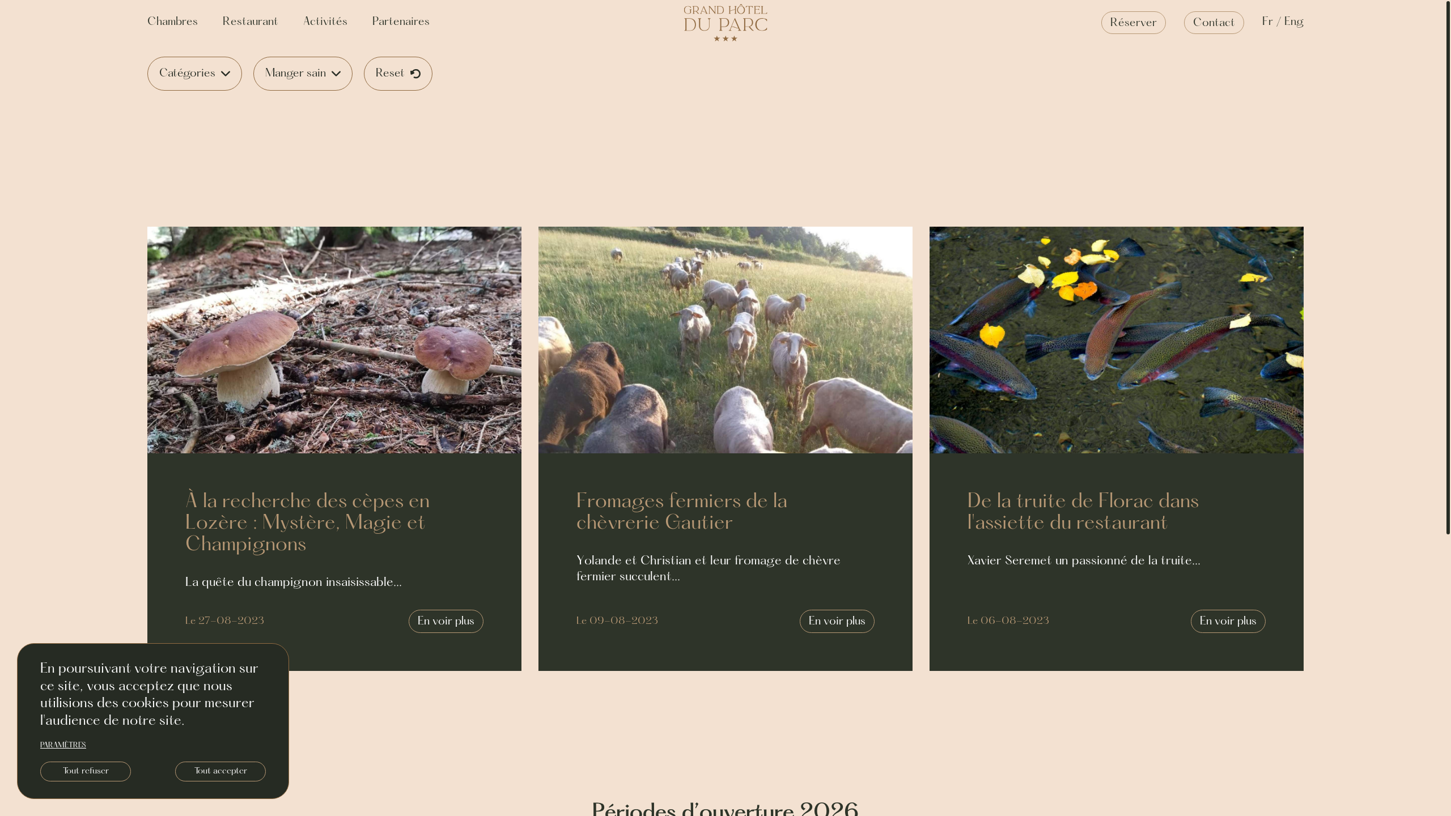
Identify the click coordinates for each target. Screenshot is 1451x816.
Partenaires (401, 22)
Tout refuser (86, 771)
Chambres (172, 22)
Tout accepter (220, 771)
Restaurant (250, 22)
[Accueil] (725, 23)
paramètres (63, 746)
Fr (1267, 22)
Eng (1294, 22)
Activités (325, 22)
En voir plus (446, 621)
